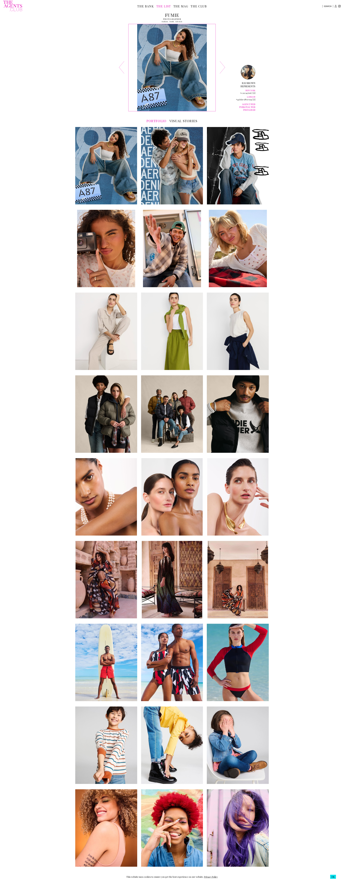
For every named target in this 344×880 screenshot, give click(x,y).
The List (163, 6)
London (251, 97)
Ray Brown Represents (248, 84)
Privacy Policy (211, 876)
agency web (248, 104)
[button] (335, 6)
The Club (199, 6)
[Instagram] (339, 6)
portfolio (156, 121)
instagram (249, 109)
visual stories (183, 121)
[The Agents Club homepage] (12, 6)
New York (250, 90)
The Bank (145, 6)
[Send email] (254, 93)
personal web (247, 107)
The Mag (180, 6)
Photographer (172, 19)
